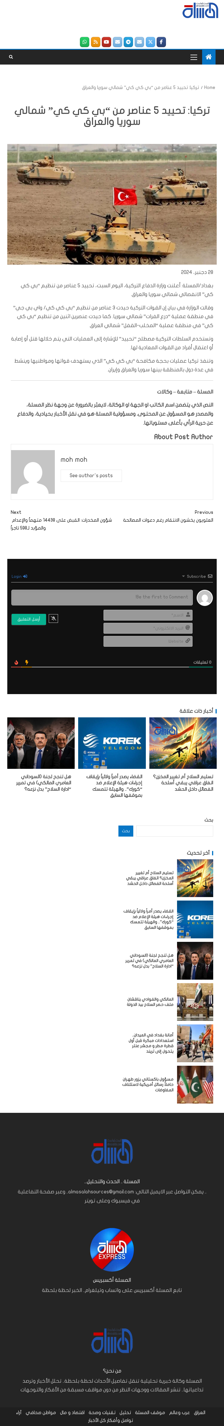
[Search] (11, 57)
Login (17, 576)
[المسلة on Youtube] (106, 42)
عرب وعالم (179, 1412)
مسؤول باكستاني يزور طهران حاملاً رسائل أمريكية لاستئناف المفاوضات (148, 1084)
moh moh (74, 459)
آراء (19, 1412)
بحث (208, 820)
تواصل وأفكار (120, 1420)
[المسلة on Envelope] (139, 42)
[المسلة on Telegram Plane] (128, 42)
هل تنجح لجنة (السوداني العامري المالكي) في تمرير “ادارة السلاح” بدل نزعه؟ (43, 783)
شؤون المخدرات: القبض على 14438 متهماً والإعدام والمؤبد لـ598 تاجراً (61, 520)
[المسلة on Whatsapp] (84, 42)
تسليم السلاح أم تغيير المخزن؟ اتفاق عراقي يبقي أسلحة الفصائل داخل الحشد (183, 783)
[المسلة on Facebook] (161, 42)
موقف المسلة (150, 1412)
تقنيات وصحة (102, 1412)
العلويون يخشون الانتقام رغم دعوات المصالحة (168, 516)
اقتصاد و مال (72, 1412)
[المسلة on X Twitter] (150, 42)
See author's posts (91, 475)
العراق (199, 1412)
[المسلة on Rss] (95, 42)
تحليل (125, 1412)
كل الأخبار (97, 1420)
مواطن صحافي (41, 1412)
